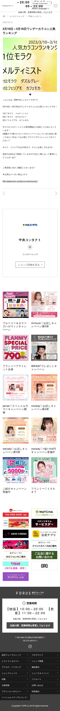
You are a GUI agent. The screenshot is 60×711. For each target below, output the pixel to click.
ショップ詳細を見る (29, 264)
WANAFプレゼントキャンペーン (44, 367)
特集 (4, 679)
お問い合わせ (37, 685)
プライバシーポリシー (11, 691)
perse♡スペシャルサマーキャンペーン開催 (15, 409)
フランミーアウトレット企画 (15, 367)
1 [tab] (30, 94)
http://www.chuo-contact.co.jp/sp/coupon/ (20, 181)
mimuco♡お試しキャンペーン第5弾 (44, 324)
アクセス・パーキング (11, 666)
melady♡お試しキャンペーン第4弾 (43, 407)
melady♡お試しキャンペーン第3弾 (15, 450)
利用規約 (35, 691)
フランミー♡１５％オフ (43, 490)
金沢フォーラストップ (11, 654)
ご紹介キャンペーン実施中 (15, 490)
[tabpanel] (30, 64)
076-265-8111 (31, 640)
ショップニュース (9, 673)
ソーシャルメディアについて (14, 697)
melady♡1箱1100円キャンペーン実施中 (43, 450)
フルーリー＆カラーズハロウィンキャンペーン (15, 326)
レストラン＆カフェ (10, 661)
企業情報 (5, 685)
